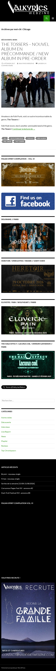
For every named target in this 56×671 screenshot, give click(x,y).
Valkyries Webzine (26, 63)
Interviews (5, 427)
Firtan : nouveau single (10, 479)
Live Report (6, 432)
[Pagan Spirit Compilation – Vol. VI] (28, 174)
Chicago (30, 138)
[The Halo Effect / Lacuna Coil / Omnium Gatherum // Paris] (28, 365)
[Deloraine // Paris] (28, 237)
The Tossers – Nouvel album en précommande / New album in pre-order (25, 51)
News (15, 40)
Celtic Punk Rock (16, 138)
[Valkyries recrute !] (28, 620)
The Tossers (19, 141)
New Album (41, 138)
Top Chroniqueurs (8, 450)
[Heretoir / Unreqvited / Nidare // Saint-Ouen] (28, 278)
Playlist (4, 441)
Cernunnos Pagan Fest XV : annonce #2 (17, 488)
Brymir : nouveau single (10, 474)
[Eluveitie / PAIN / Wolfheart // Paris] (28, 320)
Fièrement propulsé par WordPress (13, 668)
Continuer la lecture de (23, 129)
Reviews (4, 446)
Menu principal (53, 18)
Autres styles (6, 417)
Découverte (6, 40)
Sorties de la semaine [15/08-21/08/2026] (18, 483)
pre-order (7, 141)
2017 (5, 138)
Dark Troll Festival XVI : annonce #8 (15, 493)
